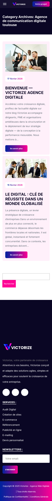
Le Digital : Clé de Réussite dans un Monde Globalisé (24, 199)
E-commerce (9, 419)
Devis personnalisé (13, 440)
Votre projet (41, 4)
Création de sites (11, 414)
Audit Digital (9, 409)
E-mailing (7, 435)
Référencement (11, 424)
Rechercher (9, 283)
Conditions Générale (39, 496)
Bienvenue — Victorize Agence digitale (24, 93)
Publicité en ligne (11, 430)
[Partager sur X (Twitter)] (15, 392)
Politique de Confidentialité (16, 496)
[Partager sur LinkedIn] (24, 392)
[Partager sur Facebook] (6, 392)
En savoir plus (16, 148)
